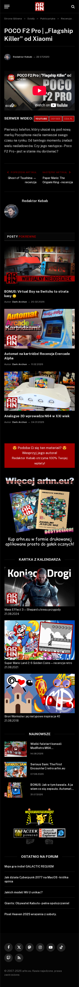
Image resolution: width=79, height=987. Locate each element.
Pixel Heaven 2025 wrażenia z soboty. (30, 914)
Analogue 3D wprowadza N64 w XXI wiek (36, 416)
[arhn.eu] (39, 6)
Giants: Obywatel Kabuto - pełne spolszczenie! (36, 903)
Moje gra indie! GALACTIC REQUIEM (29, 866)
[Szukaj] (72, 6)
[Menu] (7, 6)
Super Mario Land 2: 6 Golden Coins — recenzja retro (38, 663)
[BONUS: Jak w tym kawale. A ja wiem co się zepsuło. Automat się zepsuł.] (15, 790)
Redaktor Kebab (22, 56)
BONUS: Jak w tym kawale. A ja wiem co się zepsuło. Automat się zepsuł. (51, 788)
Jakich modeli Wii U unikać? (23, 892)
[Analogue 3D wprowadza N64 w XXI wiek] (39, 391)
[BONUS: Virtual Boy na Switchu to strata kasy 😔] (39, 266)
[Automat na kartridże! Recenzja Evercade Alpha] (39, 328)
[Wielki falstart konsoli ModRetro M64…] (15, 749)
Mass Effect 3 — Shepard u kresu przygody (32, 609)
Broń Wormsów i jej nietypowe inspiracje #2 (32, 716)
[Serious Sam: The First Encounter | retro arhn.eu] (15, 769)
